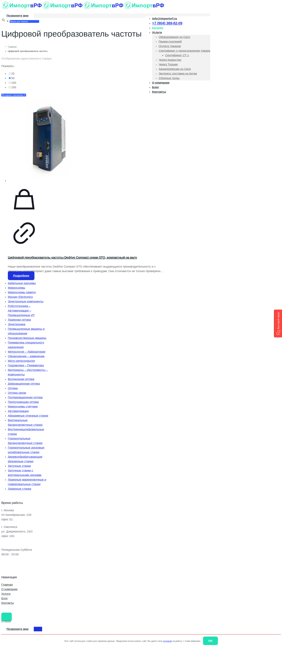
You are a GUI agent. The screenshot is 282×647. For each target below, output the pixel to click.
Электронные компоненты (25, 301)
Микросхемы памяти (22, 292)
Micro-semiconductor (21, 360)
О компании (9, 589)
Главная (12, 46)
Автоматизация (18, 411)
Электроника (16, 324)
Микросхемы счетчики (23, 406)
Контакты (7, 603)
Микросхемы (16, 287)
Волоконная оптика (21, 379)
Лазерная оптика (19, 319)
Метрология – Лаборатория (26, 351)
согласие (167, 641)
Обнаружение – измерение (26, 356)
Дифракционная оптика (24, 383)
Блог (4, 598)
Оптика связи (17, 392)
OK (210, 640)
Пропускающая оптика (23, 402)
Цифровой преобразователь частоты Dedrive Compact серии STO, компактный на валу (72, 257)
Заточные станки (19, 466)
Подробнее (21, 275)
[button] (278, 323)
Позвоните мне (18, 15)
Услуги (5, 593)
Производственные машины (27, 338)
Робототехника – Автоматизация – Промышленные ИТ (21, 310)
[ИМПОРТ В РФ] (82, 8)
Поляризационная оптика (25, 397)
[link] (86, 73)
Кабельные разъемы (22, 283)
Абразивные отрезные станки (28, 415)
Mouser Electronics (20, 297)
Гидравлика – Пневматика (26, 365)
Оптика (13, 388)
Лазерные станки (19, 488)
